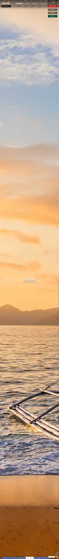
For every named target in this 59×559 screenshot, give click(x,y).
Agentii (35, 0)
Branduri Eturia (6, 6)
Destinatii (29, 6)
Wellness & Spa (52, 16)
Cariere (31, 0)
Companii (40, 0)
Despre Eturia (43, 6)
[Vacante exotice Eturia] (5, 2)
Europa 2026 (52, 9)
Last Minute (22, 6)
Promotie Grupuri (52, 6)
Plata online (45, 0)
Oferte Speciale (14, 6)
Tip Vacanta (36, 6)
